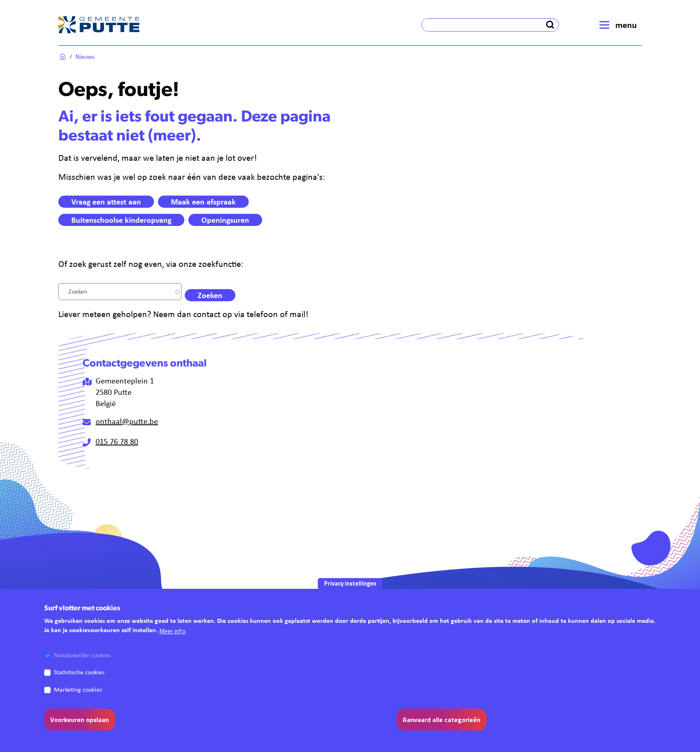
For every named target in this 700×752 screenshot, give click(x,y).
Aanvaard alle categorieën (441, 719)
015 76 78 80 (117, 441)
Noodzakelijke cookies (82, 655)
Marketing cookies (78, 689)
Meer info (172, 630)
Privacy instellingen (350, 583)
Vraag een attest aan (106, 201)
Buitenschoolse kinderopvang (121, 219)
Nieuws (84, 56)
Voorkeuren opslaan (79, 719)
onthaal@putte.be (127, 420)
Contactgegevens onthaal (145, 363)
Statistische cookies (79, 672)
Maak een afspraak (203, 201)
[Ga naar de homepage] (98, 24)
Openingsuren (225, 219)
